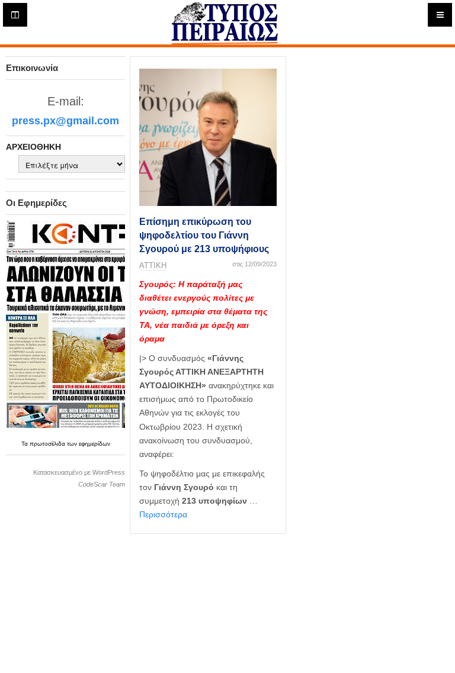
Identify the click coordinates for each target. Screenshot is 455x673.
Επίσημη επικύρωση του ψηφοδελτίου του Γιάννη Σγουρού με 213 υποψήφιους (204, 236)
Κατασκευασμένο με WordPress (79, 472)
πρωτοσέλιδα (48, 443)
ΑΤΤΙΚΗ (152, 265)
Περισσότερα (163, 514)
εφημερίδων (94, 443)
